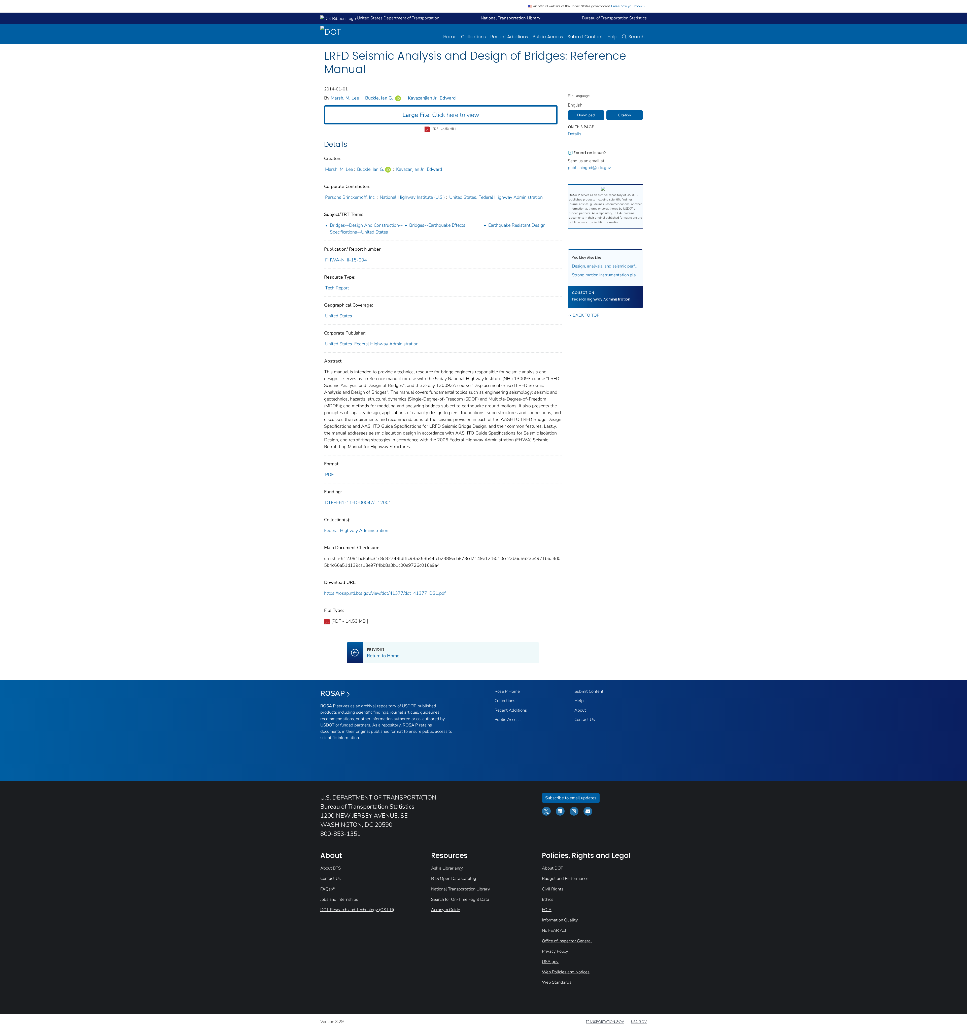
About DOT (552, 868)
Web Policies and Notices (566, 972)
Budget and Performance (565, 878)
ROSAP (332, 693)
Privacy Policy (555, 951)
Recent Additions (509, 37)
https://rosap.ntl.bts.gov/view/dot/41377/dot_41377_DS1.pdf (385, 593)
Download (586, 115)
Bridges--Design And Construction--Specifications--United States (366, 228)
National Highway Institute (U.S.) (412, 197)
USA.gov (550, 962)
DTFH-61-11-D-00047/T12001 (358, 503)
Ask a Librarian (445, 868)
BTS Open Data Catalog (453, 878)
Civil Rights (552, 889)
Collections (473, 37)
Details (574, 134)
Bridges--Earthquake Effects (437, 225)
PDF (329, 475)
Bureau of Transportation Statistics (614, 18)
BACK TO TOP (586, 315)
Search (636, 37)
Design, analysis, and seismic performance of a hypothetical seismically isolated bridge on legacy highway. (605, 266)
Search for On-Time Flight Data (460, 899)
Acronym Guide (445, 910)
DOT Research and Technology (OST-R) (357, 910)
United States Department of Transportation (397, 18)
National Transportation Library (460, 889)
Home (450, 37)
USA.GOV (639, 1021)
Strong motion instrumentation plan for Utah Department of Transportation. (605, 275)
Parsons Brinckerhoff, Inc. (350, 197)
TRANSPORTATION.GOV (605, 1021)
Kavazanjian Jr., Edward (432, 98)
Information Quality (560, 920)
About (580, 710)
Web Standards (556, 982)
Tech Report (337, 288)
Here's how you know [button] (627, 6)
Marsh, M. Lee (345, 98)
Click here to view (440, 115)
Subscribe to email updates (570, 798)
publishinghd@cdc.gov (589, 168)
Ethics (547, 899)
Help (612, 37)
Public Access (548, 37)
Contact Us (584, 719)
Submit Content (585, 37)
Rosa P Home (507, 691)
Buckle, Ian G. (379, 98)
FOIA (546, 910)
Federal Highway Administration (356, 530)
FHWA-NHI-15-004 (346, 260)
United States (338, 316)
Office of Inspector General (567, 941)
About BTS (330, 868)
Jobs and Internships (339, 899)
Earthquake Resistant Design (516, 225)
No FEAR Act (554, 930)
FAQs (325, 889)
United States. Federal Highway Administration (496, 197)
